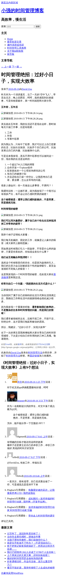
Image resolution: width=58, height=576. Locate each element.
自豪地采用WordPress (12, 573)
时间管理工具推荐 (16, 48)
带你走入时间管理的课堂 (41, 515)
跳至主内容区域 (9, 2)
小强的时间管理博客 (22, 10)
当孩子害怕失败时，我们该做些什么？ (27, 540)
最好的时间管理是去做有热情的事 (25, 558)
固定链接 (34, 355)
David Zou (27, 89)
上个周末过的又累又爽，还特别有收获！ (28, 555)
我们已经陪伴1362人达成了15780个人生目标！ (31, 552)
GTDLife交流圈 (43, 344)
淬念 (19, 382)
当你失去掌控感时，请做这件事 (23, 536)
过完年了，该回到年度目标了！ (23, 533)
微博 (20, 344)
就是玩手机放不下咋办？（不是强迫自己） (29, 543)
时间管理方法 (35, 352)
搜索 (3, 26)
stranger (21, 400)
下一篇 (17, 66)
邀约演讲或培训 (15, 45)
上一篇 (6, 66)
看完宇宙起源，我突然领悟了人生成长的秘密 (31, 567)
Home (10, 39)
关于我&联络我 (15, 51)
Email (7, 344)
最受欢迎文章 (14, 41)
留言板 (10, 54)
